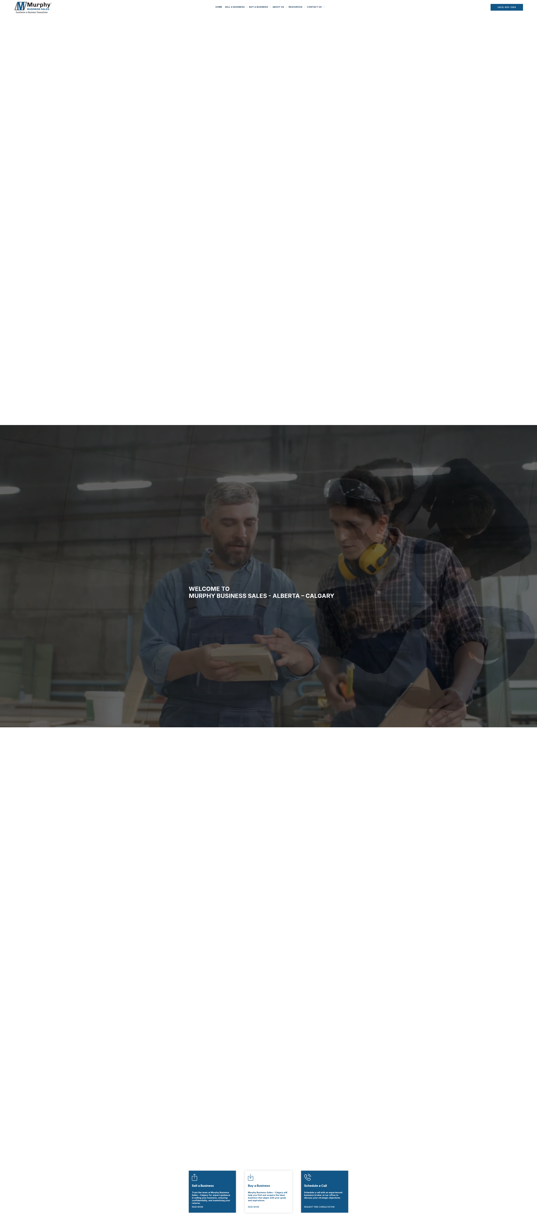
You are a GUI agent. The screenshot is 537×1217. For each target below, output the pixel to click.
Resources (295, 7)
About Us (278, 7)
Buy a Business (258, 7)
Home (218, 7)
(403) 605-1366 (507, 7)
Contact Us (314, 7)
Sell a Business (235, 7)
